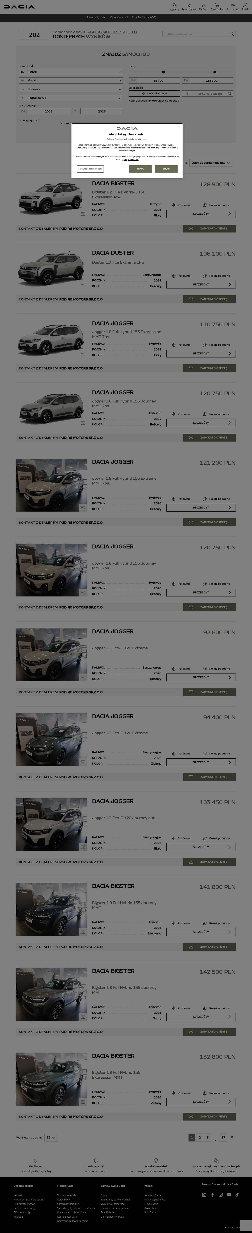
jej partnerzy (96, 145)
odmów (140, 169)
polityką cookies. (131, 160)
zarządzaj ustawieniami (90, 169)
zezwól (166, 169)
